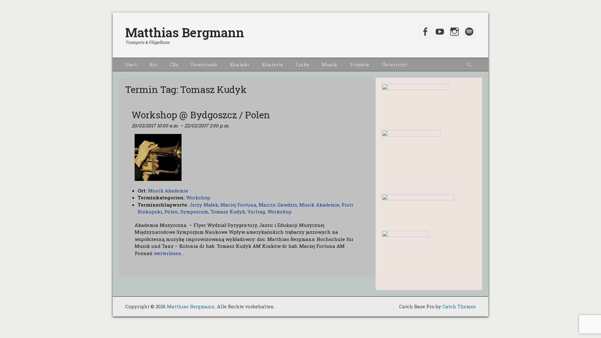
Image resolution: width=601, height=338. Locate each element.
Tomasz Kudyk (227, 211)
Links (302, 64)
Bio (153, 64)
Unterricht (394, 64)
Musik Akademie (319, 205)
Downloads (204, 64)
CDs (174, 64)
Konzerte (272, 64)
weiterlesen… (169, 253)
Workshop (198, 197)
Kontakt (239, 64)
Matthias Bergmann (184, 32)
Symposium (194, 211)
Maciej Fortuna (238, 205)
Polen (171, 211)
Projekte (359, 64)
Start (131, 64)
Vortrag (256, 211)
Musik (329, 64)
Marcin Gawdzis (278, 205)
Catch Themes (459, 306)
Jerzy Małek (203, 205)
